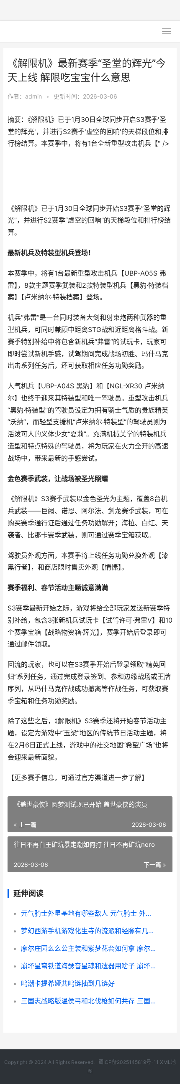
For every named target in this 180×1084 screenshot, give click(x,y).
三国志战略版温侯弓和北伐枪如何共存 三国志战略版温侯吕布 (89, 1001)
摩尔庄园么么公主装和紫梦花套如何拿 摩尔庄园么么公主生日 (89, 948)
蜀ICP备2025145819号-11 (128, 1062)
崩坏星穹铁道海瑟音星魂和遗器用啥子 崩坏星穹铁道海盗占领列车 (89, 966)
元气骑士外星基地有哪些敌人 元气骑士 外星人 (89, 913)
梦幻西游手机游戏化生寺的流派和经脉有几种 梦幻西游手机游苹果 (89, 931)
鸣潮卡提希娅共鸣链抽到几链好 (68, 983)
